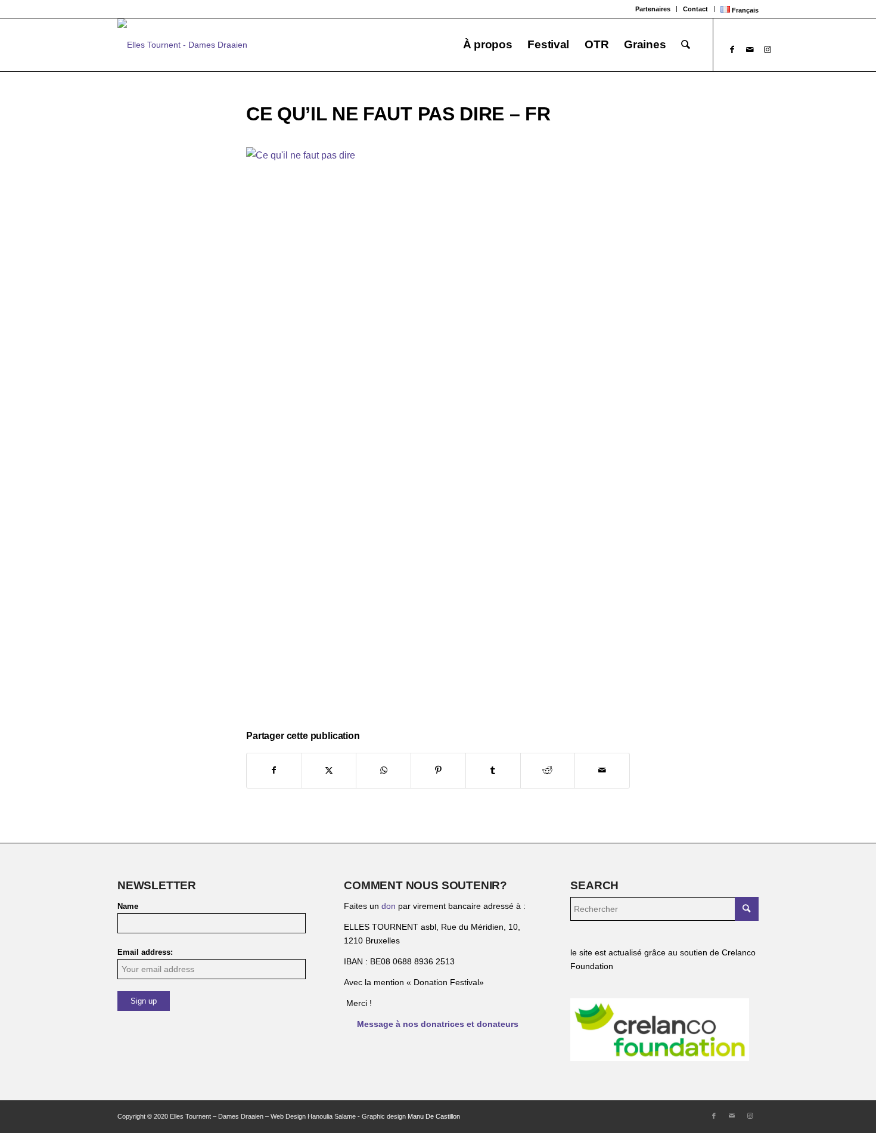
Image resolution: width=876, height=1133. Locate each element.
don (388, 906)
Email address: (145, 952)
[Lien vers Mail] (750, 49)
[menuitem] (653, 9)
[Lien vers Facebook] (732, 49)
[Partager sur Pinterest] (438, 770)
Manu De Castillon (434, 1116)
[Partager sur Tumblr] (493, 770)
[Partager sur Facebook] (274, 770)
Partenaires (652, 9)
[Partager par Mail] (602, 770)
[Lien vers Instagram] (767, 49)
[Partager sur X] (329, 770)
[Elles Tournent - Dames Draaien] (182, 44)
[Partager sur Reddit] (548, 770)
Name (127, 906)
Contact (695, 9)
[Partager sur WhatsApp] (383, 770)
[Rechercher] (685, 44)
